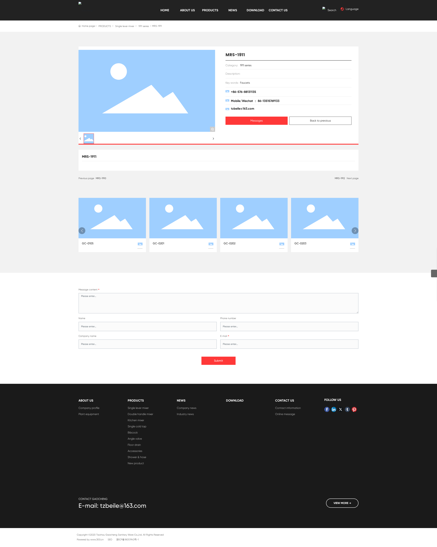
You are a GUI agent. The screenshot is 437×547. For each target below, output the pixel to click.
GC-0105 (88, 243)
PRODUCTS (104, 26)
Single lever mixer (124, 26)
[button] (82, 230)
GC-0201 (158, 243)
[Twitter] (340, 409)
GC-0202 (229, 243)
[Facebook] (326, 409)
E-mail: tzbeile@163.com (112, 505)
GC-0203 (300, 243)
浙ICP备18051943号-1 (127, 539)
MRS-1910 (101, 178)
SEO (110, 539)
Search (332, 10)
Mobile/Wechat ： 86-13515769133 (255, 101)
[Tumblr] (347, 409)
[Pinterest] (354, 409)
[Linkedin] (333, 409)
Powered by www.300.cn (90, 539)
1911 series (143, 26)
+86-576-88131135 (243, 92)
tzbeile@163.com (242, 108)
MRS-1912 (340, 178)
